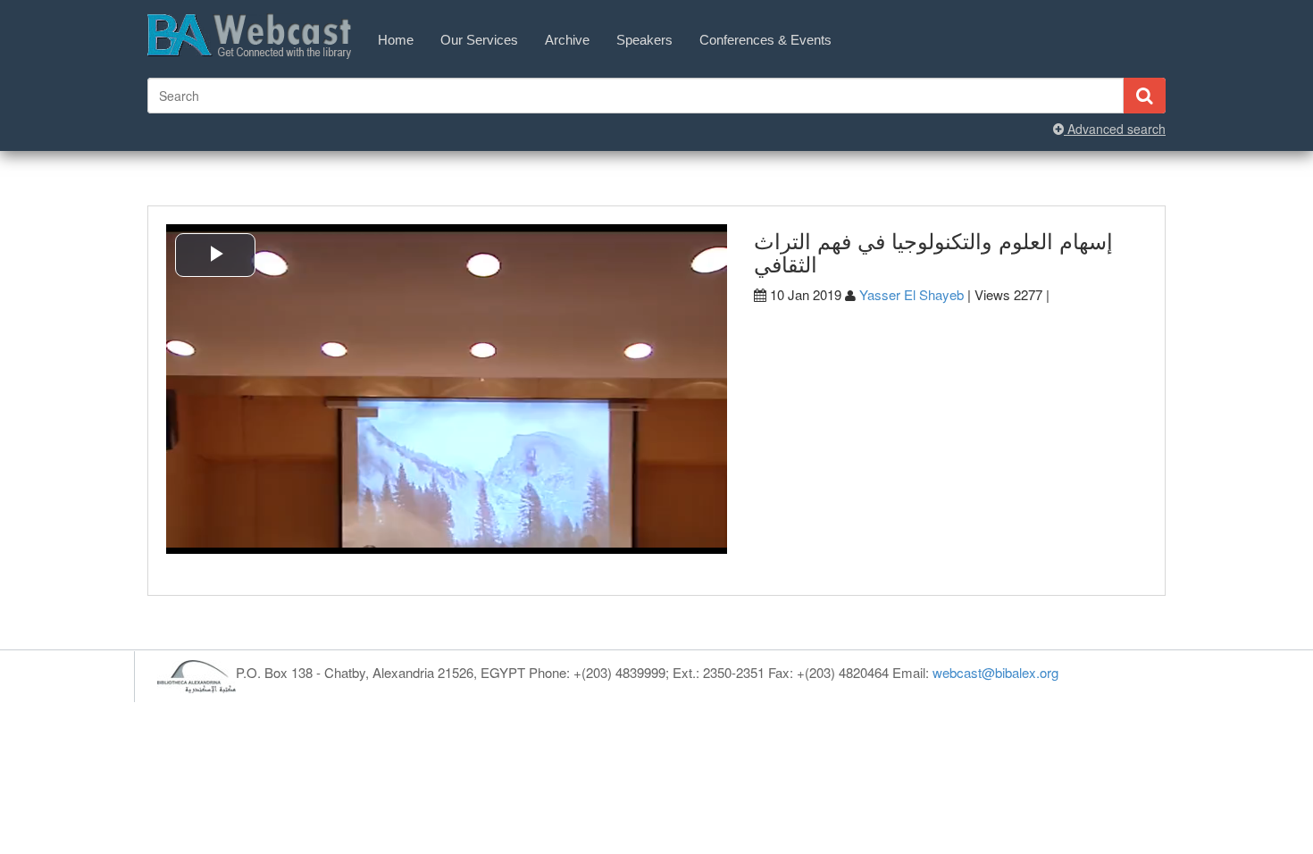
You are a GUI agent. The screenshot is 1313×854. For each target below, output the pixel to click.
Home (396, 39)
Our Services (479, 39)
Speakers (644, 39)
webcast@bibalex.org (995, 672)
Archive (567, 39)
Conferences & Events (765, 39)
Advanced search (1115, 129)
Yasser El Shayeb (911, 294)
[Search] (1144, 95)
